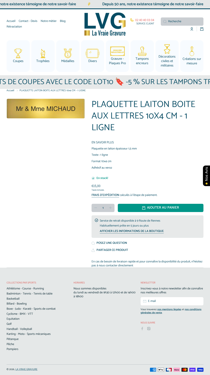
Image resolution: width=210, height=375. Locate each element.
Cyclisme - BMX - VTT (20, 313)
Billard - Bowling (17, 303)
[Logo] (105, 24)
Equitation (13, 318)
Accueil (10, 90)
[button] (110, 250)
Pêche (10, 344)
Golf (9, 323)
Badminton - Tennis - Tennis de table (29, 293)
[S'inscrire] (199, 301)
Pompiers (12, 349)
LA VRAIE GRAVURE (26, 369)
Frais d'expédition (105, 195)
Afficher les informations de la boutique (132, 231)
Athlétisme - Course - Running (25, 288)
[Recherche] (164, 21)
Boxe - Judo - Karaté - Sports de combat (31, 308)
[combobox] (182, 21)
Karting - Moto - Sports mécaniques (29, 334)
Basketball (13, 298)
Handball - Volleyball (19, 329)
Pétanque (13, 339)
